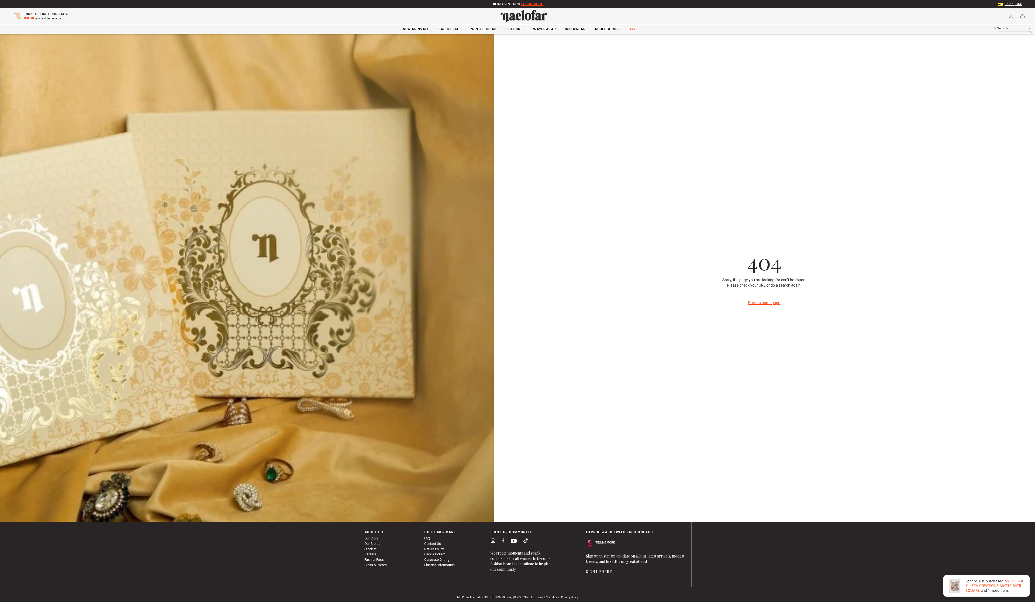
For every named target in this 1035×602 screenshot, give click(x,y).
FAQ (427, 538)
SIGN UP (29, 18)
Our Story (371, 538)
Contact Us (432, 544)
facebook (502, 540)
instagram (492, 540)
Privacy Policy (569, 597)
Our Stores (372, 544)
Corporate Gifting (436, 560)
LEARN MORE (532, 4)
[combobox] (1014, 28)
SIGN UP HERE (599, 571)
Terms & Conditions (547, 597)
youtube (513, 541)
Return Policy (434, 549)
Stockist (370, 549)
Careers (370, 554)
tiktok (524, 540)
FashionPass (374, 560)
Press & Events (375, 565)
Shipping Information (439, 565)
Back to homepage (764, 303)
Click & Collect (435, 554)
